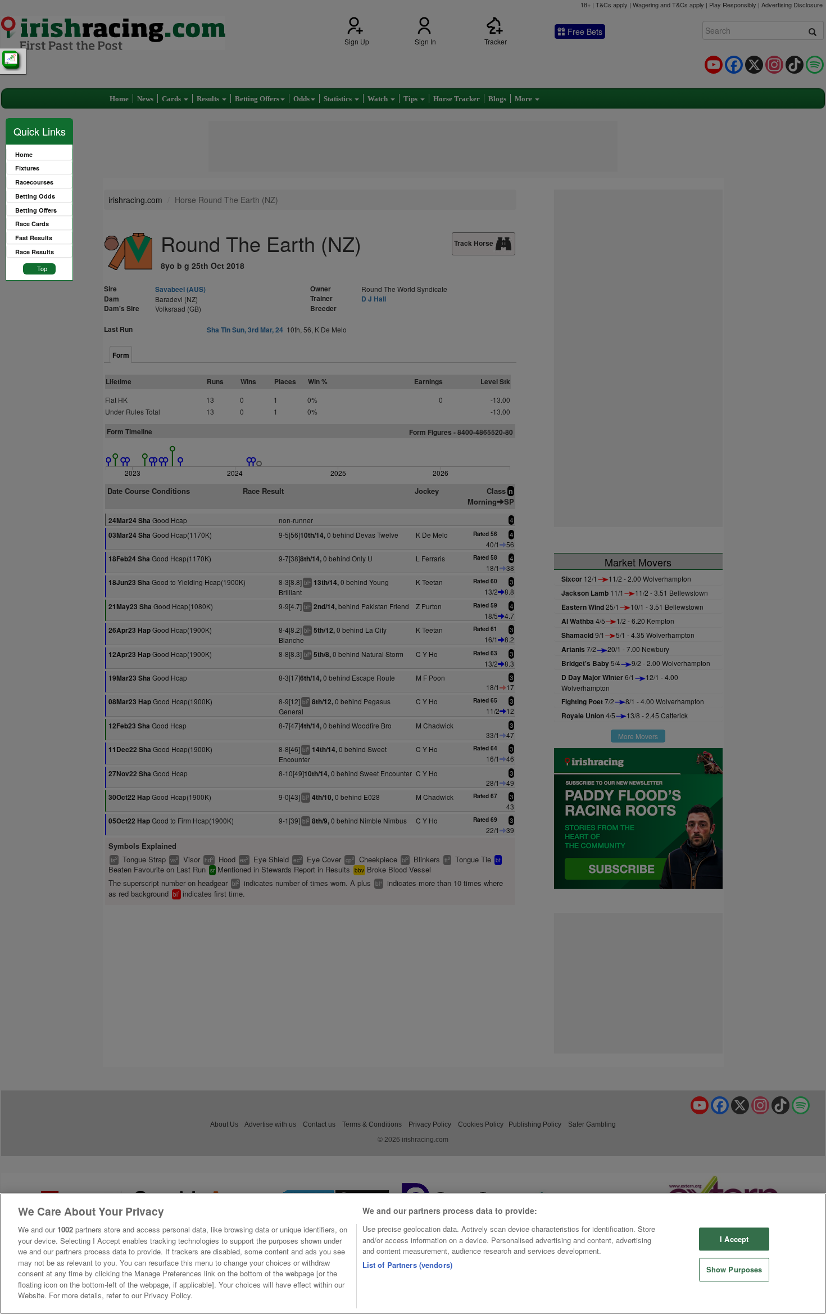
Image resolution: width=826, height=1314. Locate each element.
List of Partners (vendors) (407, 1264)
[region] (413, 1253)
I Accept (734, 1239)
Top (42, 268)
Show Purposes (734, 1269)
